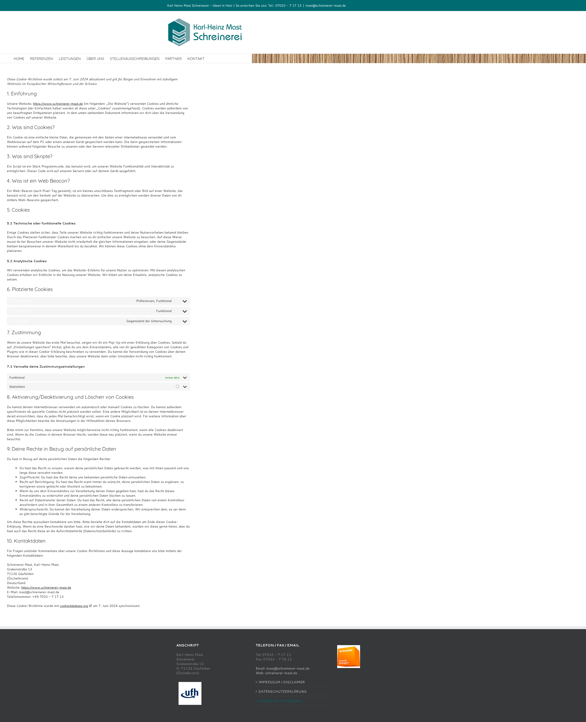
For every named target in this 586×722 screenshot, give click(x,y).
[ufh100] (190, 683)
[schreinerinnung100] (348, 646)
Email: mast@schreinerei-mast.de (282, 668)
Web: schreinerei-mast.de (276, 673)
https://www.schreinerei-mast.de (58, 103)
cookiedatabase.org (74, 605)
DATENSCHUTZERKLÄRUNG (282, 691)
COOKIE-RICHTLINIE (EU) (280, 700)
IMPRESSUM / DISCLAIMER (281, 682)
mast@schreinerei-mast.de (326, 5)
